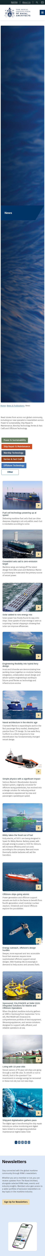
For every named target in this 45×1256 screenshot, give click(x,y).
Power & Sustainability (15, 440)
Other (10, 472)
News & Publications (15, 406)
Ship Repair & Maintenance (17, 446)
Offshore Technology (14, 465)
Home (3, 406)
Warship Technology (13, 453)
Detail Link (22, 503)
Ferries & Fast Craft (13, 459)
